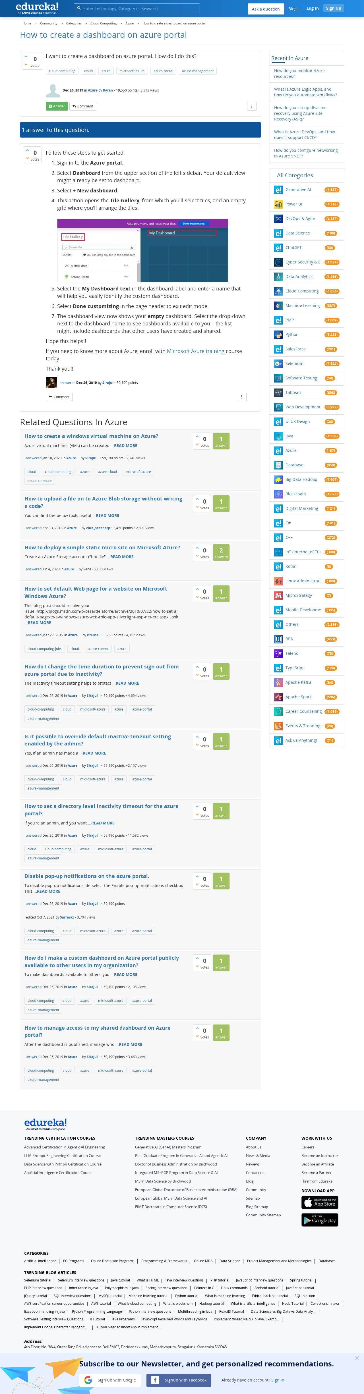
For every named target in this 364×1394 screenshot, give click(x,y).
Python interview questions (150, 1311)
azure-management (198, 70)
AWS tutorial (101, 1303)
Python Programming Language (97, 1311)
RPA (289, 638)
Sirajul (107, 382)
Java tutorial (120, 1280)
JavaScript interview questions (259, 1280)
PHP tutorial (219, 1280)
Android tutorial (267, 1287)
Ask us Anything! (301, 740)
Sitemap (253, 1198)
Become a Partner (316, 1172)
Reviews (253, 1164)
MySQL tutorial (110, 1295)
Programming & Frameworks (164, 1260)
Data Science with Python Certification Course (63, 1164)
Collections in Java (325, 1303)
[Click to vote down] (26, 64)
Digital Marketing (302, 508)
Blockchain (296, 493)
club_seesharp (98, 527)
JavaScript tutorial (300, 1287)
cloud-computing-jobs (45, 648)
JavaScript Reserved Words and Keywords (174, 1319)
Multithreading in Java (195, 1311)
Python (292, 334)
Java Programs (123, 1319)
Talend (292, 653)
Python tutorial (186, 1295)
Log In (313, 8)
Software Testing (301, 378)
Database (294, 465)
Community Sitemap (263, 1215)
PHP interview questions (43, 1287)
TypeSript (295, 667)
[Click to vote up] (26, 56)
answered (67, 382)
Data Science (298, 233)
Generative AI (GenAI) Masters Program (168, 1147)
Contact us (255, 1172)
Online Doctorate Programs (113, 1260)
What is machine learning (225, 1295)
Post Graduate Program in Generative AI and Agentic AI (181, 1155)
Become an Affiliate (317, 1164)
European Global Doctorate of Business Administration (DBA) (186, 1189)
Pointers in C (204, 1287)
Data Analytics (299, 276)
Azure (93, 90)
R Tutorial (97, 1319)
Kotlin (291, 566)
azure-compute (40, 480)
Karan (108, 90)
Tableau (293, 392)
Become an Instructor (319, 1155)
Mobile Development (305, 609)
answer (59, 106)
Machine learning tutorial (148, 1295)
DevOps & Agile (300, 218)
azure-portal (163, 70)
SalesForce (296, 349)
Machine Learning (303, 305)
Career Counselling (304, 711)
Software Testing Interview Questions (53, 1319)
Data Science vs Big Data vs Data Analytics (283, 1311)
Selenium (294, 363)
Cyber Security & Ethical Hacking (305, 262)
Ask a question (266, 9)
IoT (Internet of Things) (305, 551)
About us (253, 1147)
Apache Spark (299, 696)
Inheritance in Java (83, 1287)
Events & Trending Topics (305, 725)
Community (256, 1189)
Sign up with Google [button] (116, 1379)
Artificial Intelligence (40, 1260)
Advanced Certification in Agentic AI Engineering (64, 1147)
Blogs (293, 8)
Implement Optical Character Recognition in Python (57, 1327)
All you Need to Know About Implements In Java (129, 1327)
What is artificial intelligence (253, 1303)
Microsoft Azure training (195, 351)
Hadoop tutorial (211, 1303)
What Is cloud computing (137, 1303)
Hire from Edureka (316, 1181)
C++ (289, 537)
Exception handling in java (44, 1311)
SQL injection (305, 1295)
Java (289, 436)
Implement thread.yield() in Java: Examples (246, 1319)
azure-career (98, 648)
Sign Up (333, 8)
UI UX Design (298, 421)
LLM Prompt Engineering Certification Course (62, 1155)
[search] (79, 8)
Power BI (294, 204)
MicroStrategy (299, 595)
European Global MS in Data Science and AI (171, 1198)
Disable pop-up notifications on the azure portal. (86, 875)
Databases (327, 1260)
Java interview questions (185, 1280)
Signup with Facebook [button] (185, 1379)
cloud (88, 70)
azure (106, 70)
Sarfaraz (67, 917)
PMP (290, 320)
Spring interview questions (166, 1287)
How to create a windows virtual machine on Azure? (91, 436)
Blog (249, 1181)
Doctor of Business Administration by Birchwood (176, 1164)
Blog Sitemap (257, 1206)
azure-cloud (107, 471)
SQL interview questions (73, 1295)
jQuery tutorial (35, 1295)
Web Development (303, 407)
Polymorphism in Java (122, 1287)
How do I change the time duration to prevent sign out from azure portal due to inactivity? (101, 670)
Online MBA (203, 1260)
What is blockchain (178, 1303)
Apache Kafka (298, 682)
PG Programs (73, 1260)
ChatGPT (294, 247)
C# (288, 522)
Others (292, 624)
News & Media (258, 1155)
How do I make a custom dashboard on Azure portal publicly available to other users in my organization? (101, 961)
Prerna (92, 635)
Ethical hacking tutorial (270, 1295)
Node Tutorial (293, 1303)
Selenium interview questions (81, 1280)
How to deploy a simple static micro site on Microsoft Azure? (102, 547)
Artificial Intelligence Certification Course (58, 1172)
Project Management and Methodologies (279, 1260)
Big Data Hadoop (301, 479)
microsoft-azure (132, 70)
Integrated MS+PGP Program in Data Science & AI (176, 1172)
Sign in (277, 1379)
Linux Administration (305, 580)
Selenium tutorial (37, 1280)
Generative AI (298, 189)
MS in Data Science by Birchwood (163, 1181)
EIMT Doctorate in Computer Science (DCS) (171, 1206)
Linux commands (234, 1287)
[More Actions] (252, 106)
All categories (295, 175)
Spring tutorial (301, 1280)
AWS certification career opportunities (54, 1303)
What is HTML (148, 1280)
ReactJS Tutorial (231, 1311)
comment (85, 106)
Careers (307, 1147)
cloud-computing (62, 70)
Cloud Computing (302, 291)
